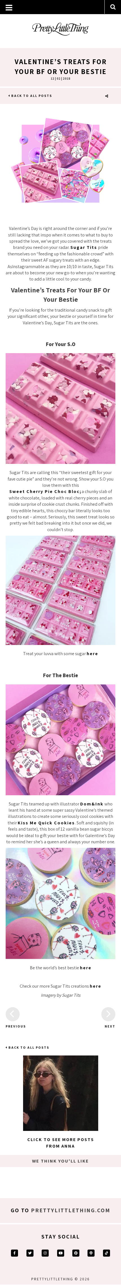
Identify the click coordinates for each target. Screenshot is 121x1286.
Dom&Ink (92, 804)
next (110, 1026)
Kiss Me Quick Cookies (46, 823)
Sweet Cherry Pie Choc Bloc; (45, 491)
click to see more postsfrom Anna (60, 1143)
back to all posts (31, 96)
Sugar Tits (83, 247)
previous (13, 1026)
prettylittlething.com (70, 1210)
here (92, 654)
